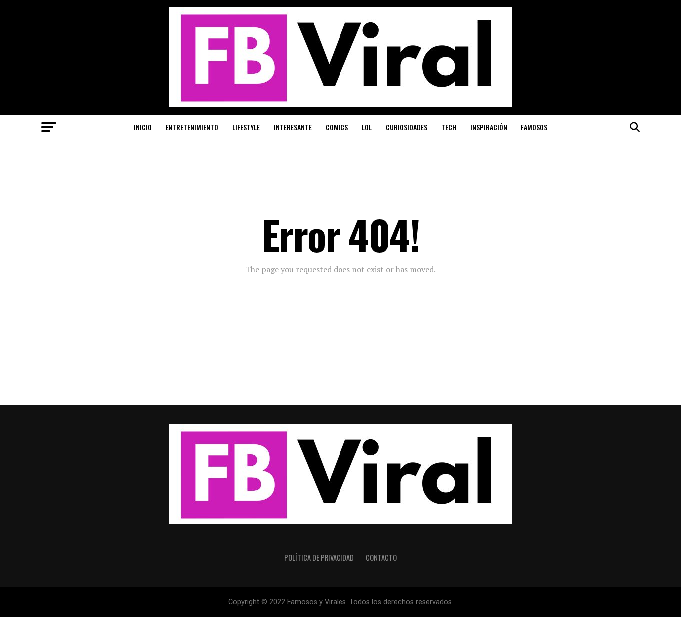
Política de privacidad (319, 557)
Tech (448, 127)
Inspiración (488, 127)
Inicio (143, 127)
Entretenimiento (192, 127)
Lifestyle (246, 127)
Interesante (293, 127)
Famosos (534, 127)
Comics (337, 127)
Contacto (381, 557)
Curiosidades (406, 127)
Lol (367, 127)
